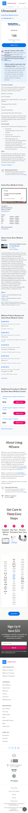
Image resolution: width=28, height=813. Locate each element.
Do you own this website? (9, 198)
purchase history (22, 467)
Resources (5, 691)
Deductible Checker (8, 720)
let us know (17, 305)
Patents (14, 797)
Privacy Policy (14, 788)
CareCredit (20, 473)
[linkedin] (18, 748)
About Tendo (6, 688)
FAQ (3, 717)
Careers (4, 694)
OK (21, 198)
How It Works (6, 708)
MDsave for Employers (8, 676)
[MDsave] (9, 3)
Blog (3, 723)
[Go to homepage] (9, 662)
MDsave (16, 249)
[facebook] (9, 748)
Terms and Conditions (14, 791)
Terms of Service (9, 652)
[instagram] (12, 748)
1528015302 (4, 296)
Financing (5, 711)
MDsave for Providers (8, 673)
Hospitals (5, 741)
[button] (8, 165)
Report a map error (23, 203)
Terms (17, 203)
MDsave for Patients (7, 670)
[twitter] (15, 748)
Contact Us (5, 697)
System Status (14, 801)
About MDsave (6, 685)
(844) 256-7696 (13, 576)
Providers (5, 738)
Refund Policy (6, 714)
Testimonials (5, 726)
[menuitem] (23, 3)
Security (14, 794)
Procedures (5, 735)
